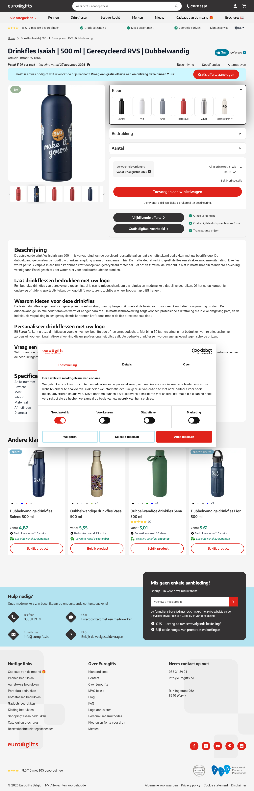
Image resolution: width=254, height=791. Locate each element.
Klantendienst (98, 672)
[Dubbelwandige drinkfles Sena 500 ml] (157, 473)
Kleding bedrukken (21, 710)
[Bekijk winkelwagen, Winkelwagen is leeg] (244, 6)
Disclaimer (238, 785)
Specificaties (211, 65)
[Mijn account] (235, 6)
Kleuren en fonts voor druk (106, 722)
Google (186, 615)
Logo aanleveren (100, 710)
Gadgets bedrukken (21, 703)
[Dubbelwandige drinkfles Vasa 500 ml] (96, 473)
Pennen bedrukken (21, 678)
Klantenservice (219, 27)
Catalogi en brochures (23, 722)
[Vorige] (11, 134)
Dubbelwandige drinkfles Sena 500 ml (156, 514)
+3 (212, 503)
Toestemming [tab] (67, 365)
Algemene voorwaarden (161, 785)
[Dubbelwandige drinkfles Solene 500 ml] (36, 473)
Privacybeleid (215, 611)
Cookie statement (216, 785)
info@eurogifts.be (181, 678)
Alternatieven (237, 65)
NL (240, 27)
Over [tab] (186, 364)
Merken (93, 729)
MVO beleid (96, 691)
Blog (91, 697)
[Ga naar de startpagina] (20, 6)
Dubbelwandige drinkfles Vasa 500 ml (96, 514)
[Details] (244, 52)
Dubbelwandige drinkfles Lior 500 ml (216, 514)
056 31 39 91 (198, 6)
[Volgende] (101, 134)
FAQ (91, 703)
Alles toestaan (184, 436)
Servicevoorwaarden (163, 615)
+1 (156, 503)
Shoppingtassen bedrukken (27, 716)
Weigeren (70, 436)
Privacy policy (190, 785)
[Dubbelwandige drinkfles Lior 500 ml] (217, 473)
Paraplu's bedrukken (22, 691)
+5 (96, 503)
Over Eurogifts (98, 684)
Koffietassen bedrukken (24, 697)
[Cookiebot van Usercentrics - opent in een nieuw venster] (194, 351)
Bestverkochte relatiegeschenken (31, 729)
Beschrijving (185, 65)
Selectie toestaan (127, 436)
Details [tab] (127, 364)
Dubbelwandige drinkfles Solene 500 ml (31, 514)
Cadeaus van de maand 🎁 (27, 672)
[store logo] (66, 746)
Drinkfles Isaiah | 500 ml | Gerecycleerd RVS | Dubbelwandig (57, 38)
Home (11, 38)
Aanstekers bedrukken (23, 684)
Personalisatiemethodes (105, 716)
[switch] (104, 420)
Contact (93, 678)
